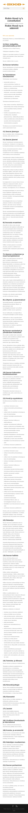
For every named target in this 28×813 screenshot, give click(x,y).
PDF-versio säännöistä (8, 35)
